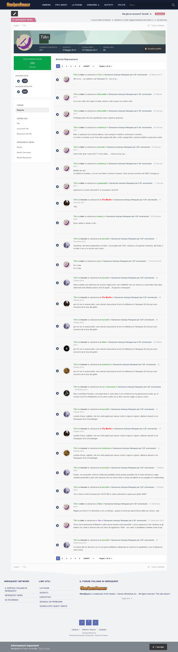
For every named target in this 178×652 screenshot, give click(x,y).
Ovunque (163, 5)
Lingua (75, 630)
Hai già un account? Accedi (136, 13)
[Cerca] (173, 5)
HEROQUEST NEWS (14, 595)
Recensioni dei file (24, 133)
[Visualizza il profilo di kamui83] (67, 245)
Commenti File (23, 128)
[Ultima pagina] (93, 66)
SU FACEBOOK (11, 600)
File (18, 123)
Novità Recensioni (24, 157)
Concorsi (92, 4)
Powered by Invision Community (81, 635)
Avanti (86, 66)
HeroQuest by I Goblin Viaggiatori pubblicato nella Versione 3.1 (126, 20)
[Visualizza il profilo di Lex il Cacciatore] (67, 393)
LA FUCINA (44, 588)
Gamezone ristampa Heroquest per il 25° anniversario (125, 74)
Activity (108, 4)
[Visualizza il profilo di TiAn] (67, 80)
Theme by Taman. (101, 635)
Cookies (102, 630)
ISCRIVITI (44, 593)
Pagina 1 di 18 (105, 66)
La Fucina (77, 4)
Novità (19, 147)
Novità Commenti (24, 152)
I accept (159, 646)
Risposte (20, 110)
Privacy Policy (89, 630)
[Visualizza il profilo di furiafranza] (67, 371)
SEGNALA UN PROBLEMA (51, 602)
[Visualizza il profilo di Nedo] (67, 348)
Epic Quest (61, 4)
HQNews (46, 4)
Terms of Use (44, 648)
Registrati (160, 14)
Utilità (121, 4)
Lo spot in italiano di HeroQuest (93, 20)
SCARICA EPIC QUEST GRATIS (53, 606)
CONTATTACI (45, 597)
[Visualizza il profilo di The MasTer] (67, 203)
